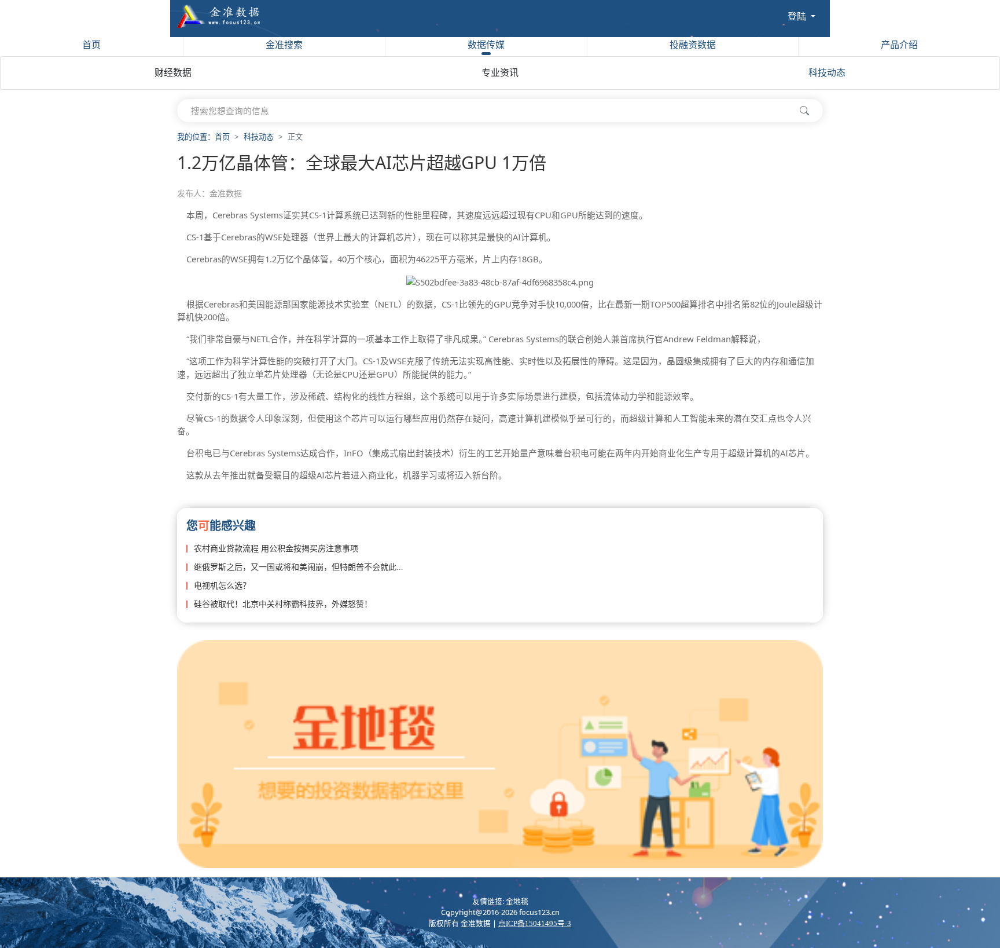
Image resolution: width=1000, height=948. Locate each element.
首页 (91, 45)
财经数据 (173, 73)
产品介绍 (899, 45)
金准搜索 (284, 45)
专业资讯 (500, 73)
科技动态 (826, 73)
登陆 (798, 16)
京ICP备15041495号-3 (534, 924)
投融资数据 (693, 45)
